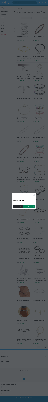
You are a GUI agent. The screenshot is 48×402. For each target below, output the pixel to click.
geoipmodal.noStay (18, 206)
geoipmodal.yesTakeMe (29, 206)
